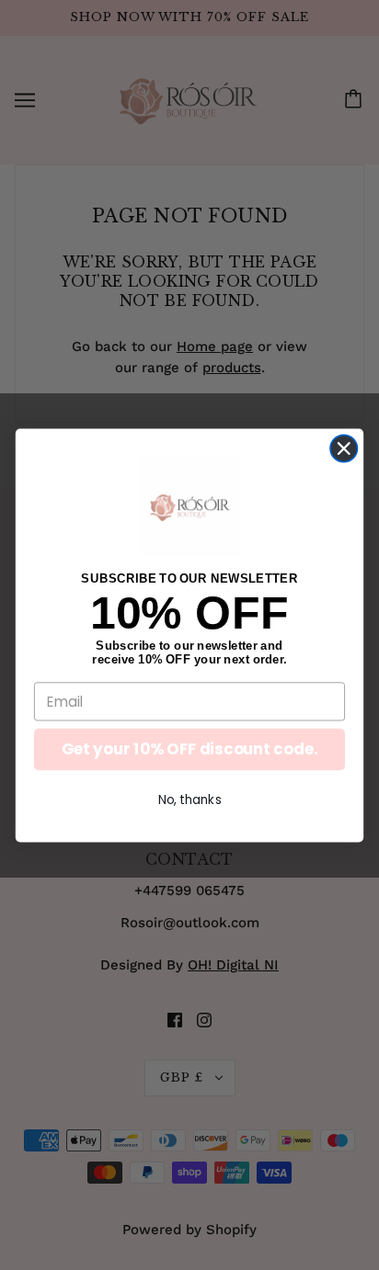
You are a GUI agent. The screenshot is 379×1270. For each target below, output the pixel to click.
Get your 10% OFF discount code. (189, 749)
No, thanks (190, 799)
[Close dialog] (343, 448)
